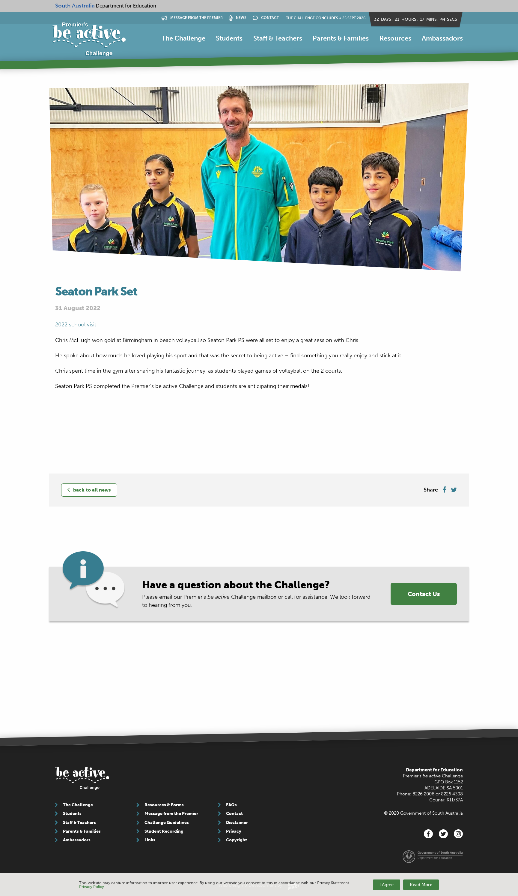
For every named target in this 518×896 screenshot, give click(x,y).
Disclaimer (237, 822)
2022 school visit (75, 324)
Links (149, 840)
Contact (269, 18)
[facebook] (428, 833)
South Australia (75, 5)
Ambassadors (442, 38)
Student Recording (163, 831)
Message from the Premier (196, 18)
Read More (421, 884)
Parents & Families (341, 38)
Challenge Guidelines (166, 822)
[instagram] (458, 833)
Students (229, 38)
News (240, 18)
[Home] (89, 39)
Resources (395, 38)
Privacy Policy (91, 886)
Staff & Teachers (277, 38)
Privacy (233, 831)
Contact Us (424, 594)
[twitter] (443, 833)
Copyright (236, 840)
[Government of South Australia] (433, 856)
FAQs (231, 804)
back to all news (92, 490)
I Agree (387, 884)
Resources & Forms (164, 804)
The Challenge (183, 38)
